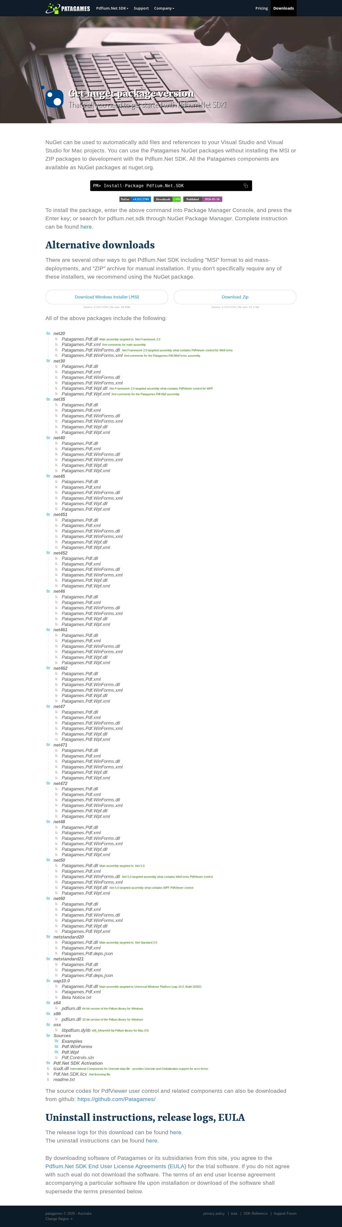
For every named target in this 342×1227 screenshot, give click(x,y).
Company (163, 8)
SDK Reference (255, 1213)
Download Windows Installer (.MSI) (107, 297)
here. (87, 227)
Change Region (57, 1219)
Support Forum (285, 1213)
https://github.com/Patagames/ (116, 1099)
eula (234, 1213)
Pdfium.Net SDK (111, 8)
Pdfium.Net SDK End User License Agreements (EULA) (115, 1166)
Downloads (283, 8)
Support (141, 8)
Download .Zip (235, 297)
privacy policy (214, 1213)
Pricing (261, 8)
